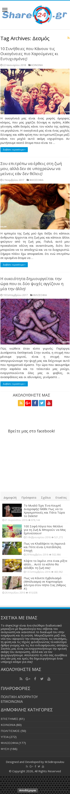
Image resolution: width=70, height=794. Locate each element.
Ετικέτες (61, 497)
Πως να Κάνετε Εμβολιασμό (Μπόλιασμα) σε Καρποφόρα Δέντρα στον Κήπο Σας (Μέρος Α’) (45, 583)
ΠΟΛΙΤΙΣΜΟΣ (10, 731)
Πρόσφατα (28, 497)
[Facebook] (35, 403)
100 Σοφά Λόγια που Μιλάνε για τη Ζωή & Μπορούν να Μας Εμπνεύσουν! (45, 529)
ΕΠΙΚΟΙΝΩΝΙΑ (12, 701)
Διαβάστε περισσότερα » (14, 149)
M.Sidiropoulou (54, 762)
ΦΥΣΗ (5, 749)
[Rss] (21, 403)
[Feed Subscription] (68, 38)
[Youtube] (49, 403)
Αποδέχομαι (27, 790)
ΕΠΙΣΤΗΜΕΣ (9, 719)
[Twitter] (42, 403)
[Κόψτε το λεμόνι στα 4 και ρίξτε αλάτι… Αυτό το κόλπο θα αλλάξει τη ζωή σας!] (12, 565)
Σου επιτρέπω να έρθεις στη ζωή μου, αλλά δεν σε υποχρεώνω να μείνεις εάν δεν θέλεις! (31, 168)
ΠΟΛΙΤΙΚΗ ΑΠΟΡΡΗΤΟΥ (19, 696)
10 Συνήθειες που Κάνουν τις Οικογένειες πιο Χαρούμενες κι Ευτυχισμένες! (29, 53)
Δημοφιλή (10, 497)
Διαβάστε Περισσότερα (54, 790)
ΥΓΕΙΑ (5, 737)
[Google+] (28, 403)
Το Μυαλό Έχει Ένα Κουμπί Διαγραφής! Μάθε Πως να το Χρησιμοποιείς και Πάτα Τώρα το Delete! (44, 510)
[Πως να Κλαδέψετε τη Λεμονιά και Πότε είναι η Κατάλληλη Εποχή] (12, 548)
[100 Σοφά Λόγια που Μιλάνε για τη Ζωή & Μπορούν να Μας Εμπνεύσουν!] (12, 531)
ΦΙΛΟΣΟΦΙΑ (36, 180)
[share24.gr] (35, 13)
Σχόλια (46, 497)
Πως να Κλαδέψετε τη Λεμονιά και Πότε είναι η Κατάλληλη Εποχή (44, 546)
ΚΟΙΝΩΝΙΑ (37, 65)
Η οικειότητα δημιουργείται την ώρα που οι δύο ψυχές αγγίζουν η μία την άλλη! (32, 283)
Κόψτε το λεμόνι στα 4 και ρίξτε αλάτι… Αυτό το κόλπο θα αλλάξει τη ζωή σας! (45, 564)
